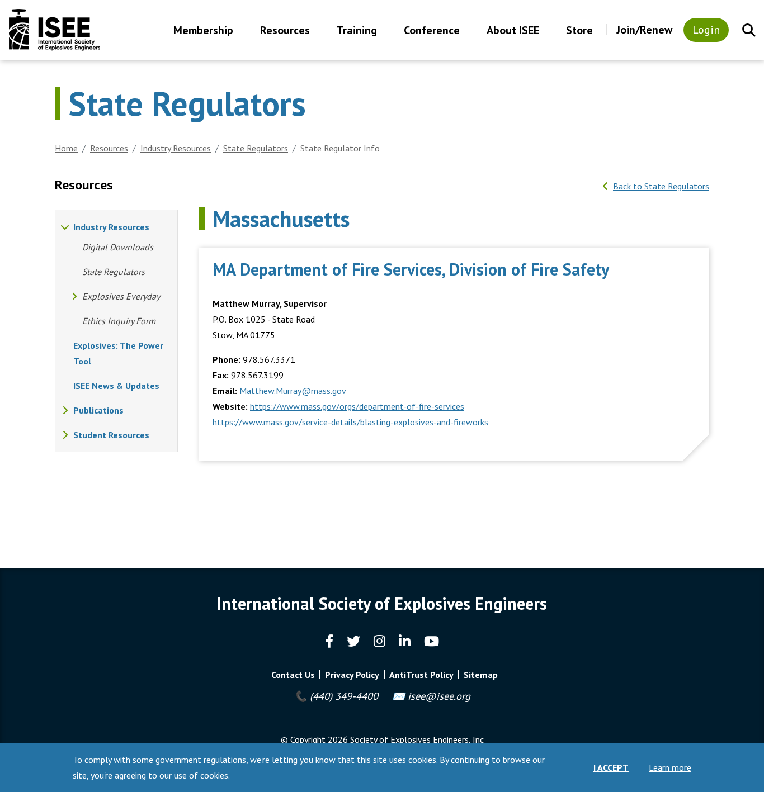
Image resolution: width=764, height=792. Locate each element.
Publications (98, 410)
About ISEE (513, 31)
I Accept (611, 767)
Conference (432, 31)
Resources (285, 31)
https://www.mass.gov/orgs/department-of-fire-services (357, 406)
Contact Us (293, 674)
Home (66, 148)
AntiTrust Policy (421, 674)
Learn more (670, 767)
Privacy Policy (352, 674)
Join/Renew (644, 29)
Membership (203, 31)
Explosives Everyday (121, 296)
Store (579, 31)
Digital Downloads (117, 247)
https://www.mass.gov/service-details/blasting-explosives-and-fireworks (350, 422)
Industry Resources (175, 148)
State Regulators (255, 148)
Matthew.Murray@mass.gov (292, 390)
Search (749, 30)
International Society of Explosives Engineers (54, 30)
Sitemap (481, 674)
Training (357, 31)
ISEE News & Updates (116, 385)
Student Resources (111, 434)
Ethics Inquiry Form (118, 320)
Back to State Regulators (661, 186)
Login (706, 29)
